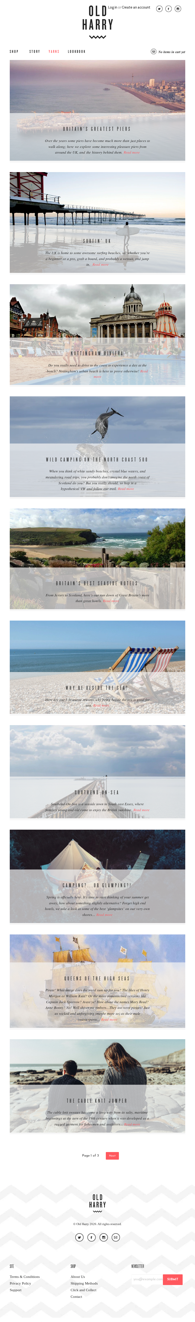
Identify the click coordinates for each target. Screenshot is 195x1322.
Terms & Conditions (25, 1277)
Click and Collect (83, 1290)
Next (112, 1155)
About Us (78, 1277)
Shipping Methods (84, 1283)
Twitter (159, 9)
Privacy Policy (20, 1283)
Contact (116, 1237)
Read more (132, 152)
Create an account (136, 7)
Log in (112, 7)
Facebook (168, 9)
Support (15, 1290)
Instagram (178, 9)
